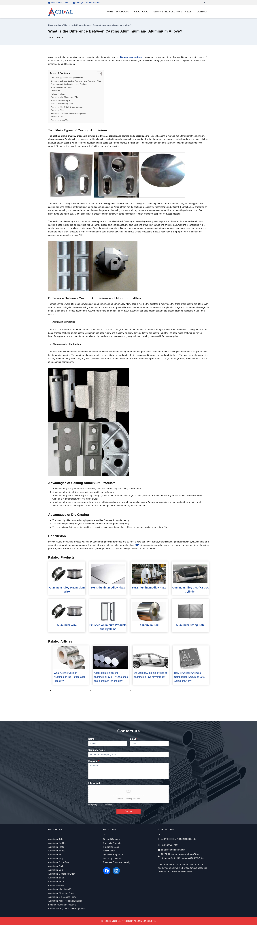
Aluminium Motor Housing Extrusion (65, 901)
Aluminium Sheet (56, 851)
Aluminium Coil (55, 866)
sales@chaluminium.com (173, 850)
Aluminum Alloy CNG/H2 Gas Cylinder (67, 107)
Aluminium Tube (56, 839)
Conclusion (55, 91)
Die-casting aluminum (131, 57)
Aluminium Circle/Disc (58, 862)
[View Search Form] (205, 3)
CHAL (138, 545)
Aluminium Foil (55, 855)
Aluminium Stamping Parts (60, 893)
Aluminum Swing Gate (60, 120)
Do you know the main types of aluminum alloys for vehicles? (150, 675)
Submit (128, 811)
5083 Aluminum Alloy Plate (62, 100)
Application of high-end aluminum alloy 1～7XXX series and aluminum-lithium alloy (111, 677)
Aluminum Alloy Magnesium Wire (64, 97)
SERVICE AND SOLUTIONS (167, 11)
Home (50, 25)
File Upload (94, 783)
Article (58, 25)
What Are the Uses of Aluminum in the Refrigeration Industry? (70, 677)
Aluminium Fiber (56, 881)
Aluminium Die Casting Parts (62, 897)
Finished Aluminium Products (62, 905)
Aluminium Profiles (57, 843)
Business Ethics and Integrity (117, 862)
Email (133, 739)
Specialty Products (112, 843)
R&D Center (109, 851)
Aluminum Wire (57, 110)
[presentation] (67, 574)
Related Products (58, 94)
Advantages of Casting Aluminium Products (69, 84)
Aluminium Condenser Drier (61, 874)
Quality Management (113, 855)
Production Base (111, 847)
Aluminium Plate (56, 847)
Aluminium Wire (55, 870)
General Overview (111, 839)
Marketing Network (112, 858)
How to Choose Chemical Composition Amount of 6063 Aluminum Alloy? (189, 677)
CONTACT (202, 11)
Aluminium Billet (56, 878)
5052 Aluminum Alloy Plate (62, 104)
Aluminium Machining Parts (61, 889)
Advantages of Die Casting (62, 87)
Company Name (96, 750)
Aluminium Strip (55, 858)
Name (91, 739)
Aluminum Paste (56, 885)
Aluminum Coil (57, 117)
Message (93, 761)
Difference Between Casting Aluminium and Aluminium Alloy (76, 81)
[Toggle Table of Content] (98, 73)
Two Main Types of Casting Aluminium (67, 78)
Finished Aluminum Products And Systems (68, 113)
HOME (110, 11)
